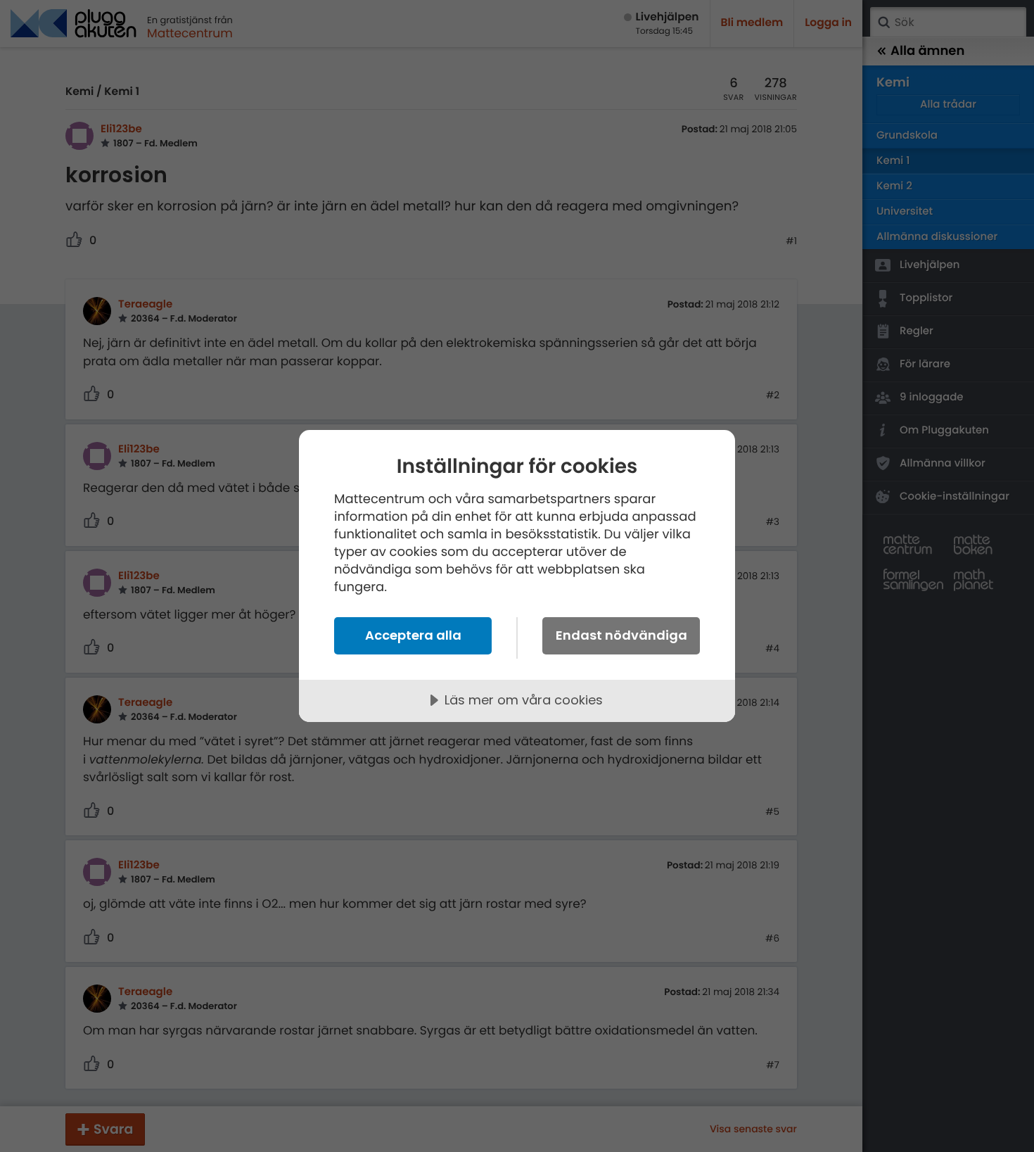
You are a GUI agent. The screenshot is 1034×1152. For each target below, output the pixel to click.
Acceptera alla (413, 635)
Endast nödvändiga (621, 635)
